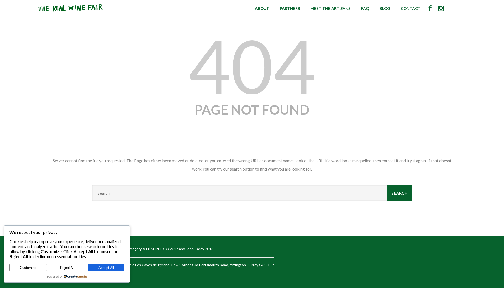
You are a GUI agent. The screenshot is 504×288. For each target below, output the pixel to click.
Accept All (106, 268)
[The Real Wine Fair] (70, 13)
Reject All (67, 268)
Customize (28, 268)
